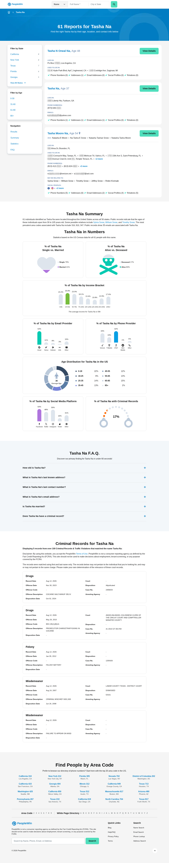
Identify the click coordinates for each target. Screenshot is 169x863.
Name (56, 4)
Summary (15, 138)
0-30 (12, 98)
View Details (149, 51)
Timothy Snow (82, 181)
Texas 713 (143, 784)
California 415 (25, 784)
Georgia (13, 77)
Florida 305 (84, 776)
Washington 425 (25, 791)
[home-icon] (8, 12)
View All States (16, 83)
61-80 (12, 110)
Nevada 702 (114, 776)
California (14, 54)
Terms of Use (82, 554)
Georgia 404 (54, 784)
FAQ (12, 150)
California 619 (84, 799)
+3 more (83, 166)
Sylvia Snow (53, 181)
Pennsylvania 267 (25, 799)
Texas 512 (84, 791)
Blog (109, 828)
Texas (13, 66)
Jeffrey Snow (97, 181)
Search (92, 841)
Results (14, 132)
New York (14, 60)
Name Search (138, 828)
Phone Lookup (139, 836)
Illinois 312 (84, 784)
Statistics (14, 144)
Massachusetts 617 (114, 791)
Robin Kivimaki (112, 181)
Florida (13, 71)
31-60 (12, 104)
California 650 (54, 791)
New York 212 (54, 776)
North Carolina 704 (114, 799)
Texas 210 (55, 799)
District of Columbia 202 (144, 776)
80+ (12, 116)
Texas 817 (143, 799)
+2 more (99, 159)
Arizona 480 (143, 791)
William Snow (67, 181)
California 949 (114, 784)
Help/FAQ (111, 832)
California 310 (25, 776)
